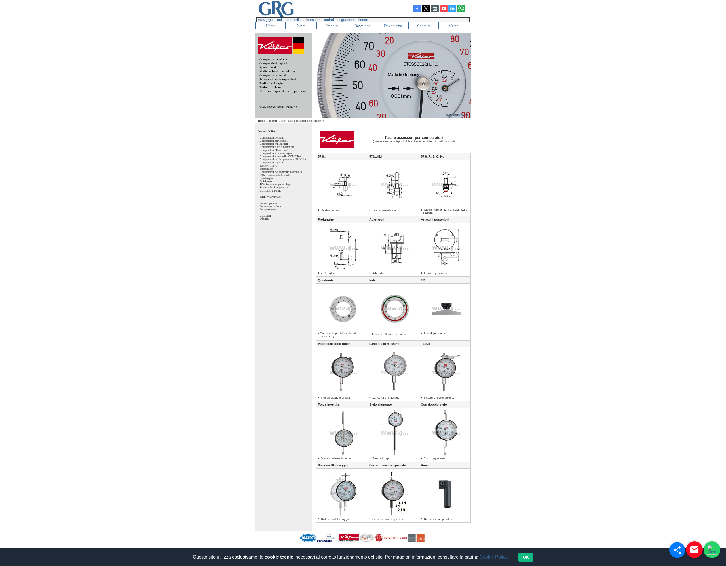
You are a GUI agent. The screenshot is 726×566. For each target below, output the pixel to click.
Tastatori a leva (268, 165)
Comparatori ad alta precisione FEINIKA (283, 159)
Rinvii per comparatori (438, 519)
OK (526, 557)
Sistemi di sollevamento (439, 397)
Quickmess (266, 181)
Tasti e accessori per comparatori (306, 120)
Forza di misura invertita (336, 458)
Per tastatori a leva (270, 206)
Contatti (423, 26)
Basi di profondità (435, 333)
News (301, 26)
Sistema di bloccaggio (335, 519)
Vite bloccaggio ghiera (334, 343)
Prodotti (332, 26)
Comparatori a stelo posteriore (277, 146)
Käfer (282, 120)
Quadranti (325, 280)
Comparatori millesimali (274, 143)
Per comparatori (269, 203)
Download (362, 26)
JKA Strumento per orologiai (276, 184)
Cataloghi (265, 215)
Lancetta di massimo (384, 343)
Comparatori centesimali (274, 140)
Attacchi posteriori (435, 219)
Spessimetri (266, 168)
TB (423, 280)
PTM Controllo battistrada (275, 175)
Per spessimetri (268, 209)
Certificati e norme (270, 190)
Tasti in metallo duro (385, 210)
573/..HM (375, 156)
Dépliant (264, 218)
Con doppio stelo (434, 404)
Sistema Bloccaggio (333, 465)
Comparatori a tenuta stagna (276, 153)
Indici (373, 280)
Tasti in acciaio (332, 210)
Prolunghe (326, 219)
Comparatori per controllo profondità (281, 171)
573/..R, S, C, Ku (432, 156)
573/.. (322, 156)
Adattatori (376, 219)
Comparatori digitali (271, 162)
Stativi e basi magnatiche (274, 187)
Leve (426, 343)
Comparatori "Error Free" (274, 150)
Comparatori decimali (272, 137)
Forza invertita (328, 404)
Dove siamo (393, 26)
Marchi (454, 26)
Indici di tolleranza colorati (389, 334)
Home (270, 26)
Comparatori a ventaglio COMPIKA (280, 156)
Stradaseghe (266, 178)
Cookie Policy (494, 557)
